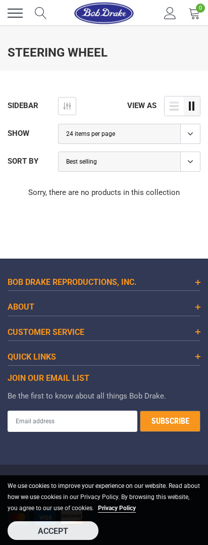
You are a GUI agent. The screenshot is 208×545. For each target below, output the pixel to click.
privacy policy (117, 508)
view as (142, 105)
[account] (170, 13)
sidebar (23, 105)
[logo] (104, 13)
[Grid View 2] (192, 106)
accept (53, 531)
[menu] (15, 13)
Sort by (23, 161)
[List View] (174, 106)
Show (18, 133)
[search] (41, 13)
